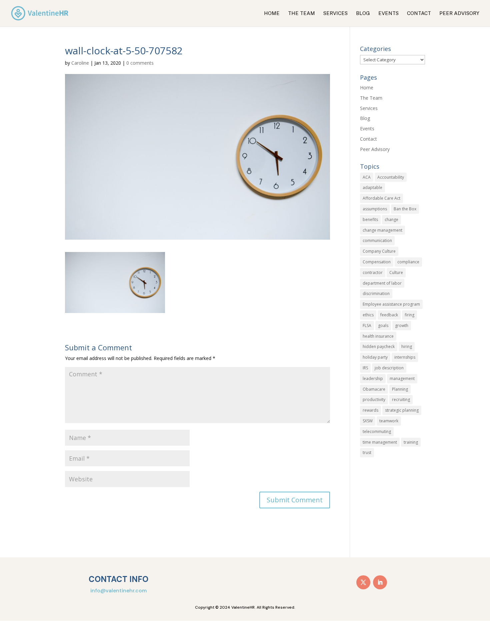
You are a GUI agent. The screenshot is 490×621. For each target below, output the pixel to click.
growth (401, 325)
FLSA (367, 325)
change (391, 219)
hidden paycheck (379, 346)
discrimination (376, 293)
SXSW (368, 421)
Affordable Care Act (381, 198)
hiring (406, 346)
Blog (363, 13)
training (411, 442)
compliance (408, 262)
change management (382, 230)
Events (388, 13)
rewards (370, 410)
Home (272, 13)
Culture (396, 272)
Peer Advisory (459, 13)
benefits (370, 219)
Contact (419, 13)
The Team (301, 13)
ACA (367, 177)
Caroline (80, 63)
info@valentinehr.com (118, 590)
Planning (400, 389)
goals (383, 325)
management (402, 378)
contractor (373, 272)
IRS (365, 368)
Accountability (390, 177)
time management (380, 442)
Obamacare (374, 389)
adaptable (372, 187)
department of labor (382, 283)
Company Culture (379, 251)
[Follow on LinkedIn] (380, 582)
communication (377, 240)
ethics (368, 315)
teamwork (388, 421)
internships (404, 357)
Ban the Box (405, 209)
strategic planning (402, 410)
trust (367, 452)
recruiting (401, 399)
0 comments (140, 63)
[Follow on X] (363, 582)
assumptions (375, 209)
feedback (389, 315)
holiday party (375, 357)
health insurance (378, 336)
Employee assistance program (391, 304)
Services (335, 13)
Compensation (377, 262)
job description (389, 368)
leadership (373, 378)
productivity (374, 399)
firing (409, 315)
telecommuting (377, 431)
